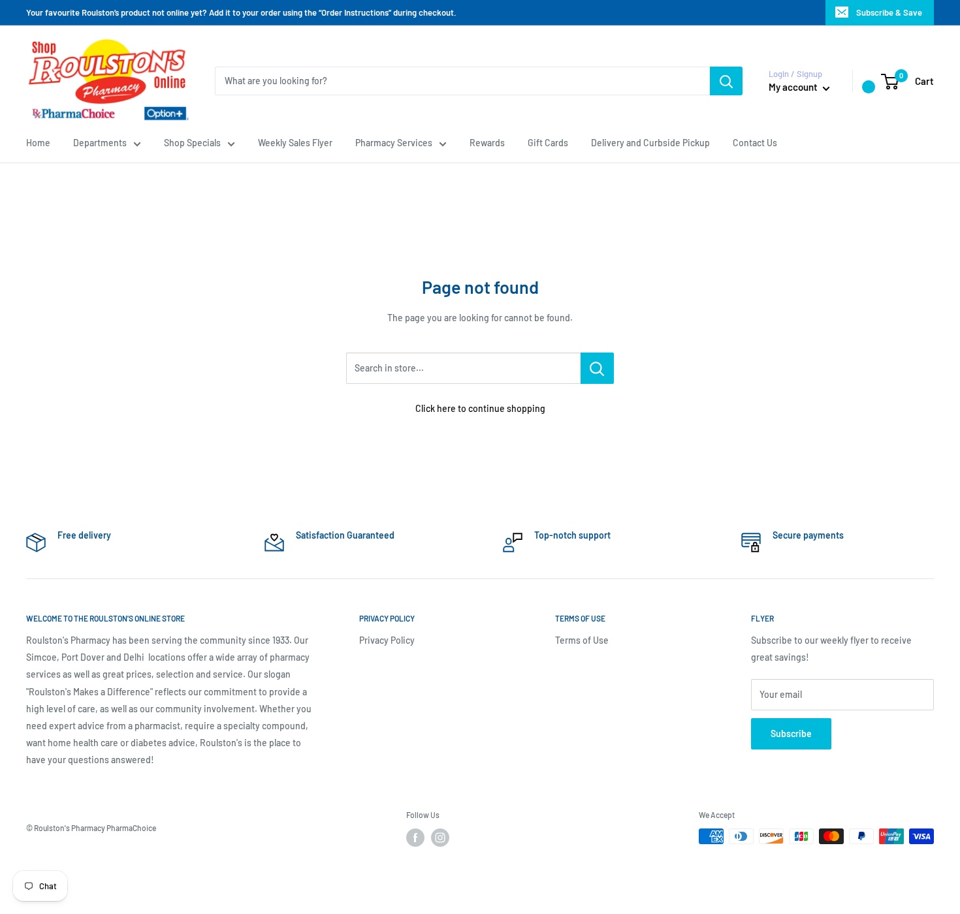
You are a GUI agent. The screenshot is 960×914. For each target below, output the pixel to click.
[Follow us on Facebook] (415, 837)
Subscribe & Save (889, 12)
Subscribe (791, 733)
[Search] (726, 81)
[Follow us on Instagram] (440, 837)
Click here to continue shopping (480, 408)
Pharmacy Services (393, 142)
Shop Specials (192, 142)
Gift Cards (548, 142)
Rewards (487, 142)
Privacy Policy (387, 640)
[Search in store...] (597, 368)
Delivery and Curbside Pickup (650, 142)
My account (794, 87)
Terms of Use (582, 640)
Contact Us (755, 142)
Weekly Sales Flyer (295, 142)
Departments (100, 142)
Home (38, 142)
